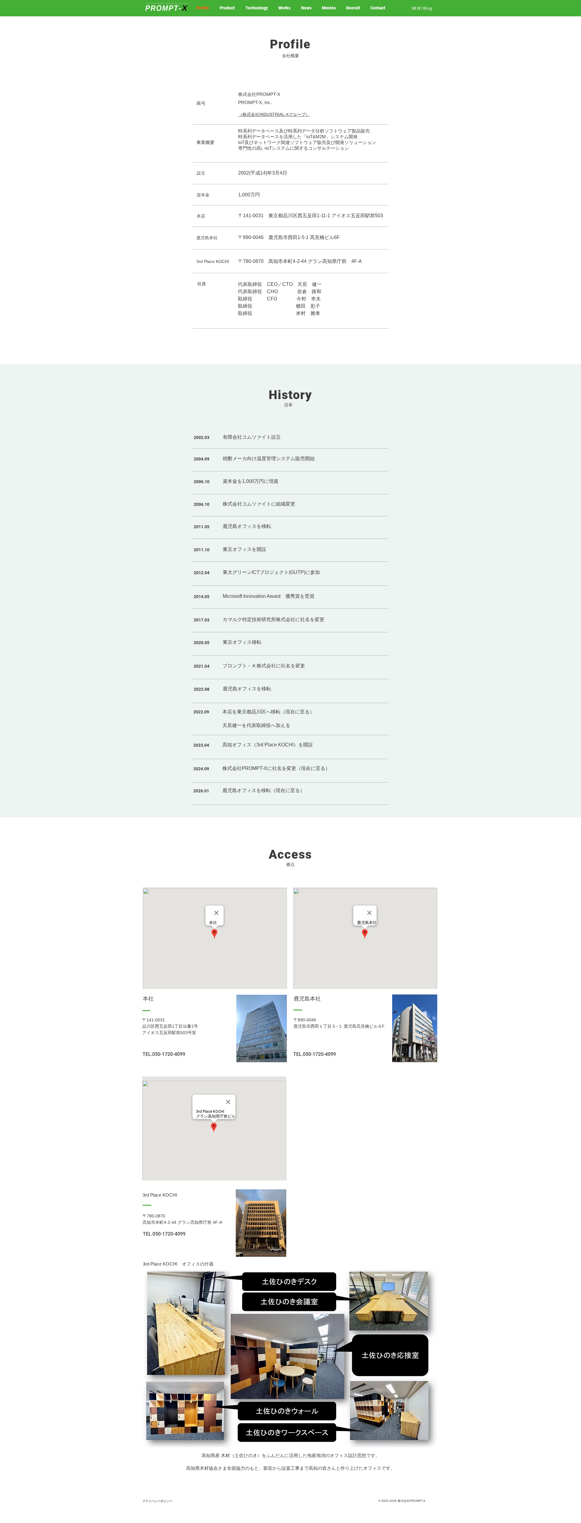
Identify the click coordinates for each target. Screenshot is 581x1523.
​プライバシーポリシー (157, 1501)
